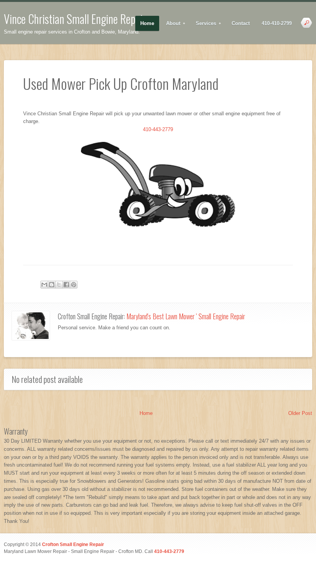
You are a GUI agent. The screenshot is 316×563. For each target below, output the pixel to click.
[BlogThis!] (51, 284)
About (170, 23)
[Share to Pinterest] (73, 284)
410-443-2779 (158, 129)
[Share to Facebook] (66, 284)
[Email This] (44, 284)
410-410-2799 (277, 23)
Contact (241, 23)
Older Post (300, 413)
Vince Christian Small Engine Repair (75, 18)
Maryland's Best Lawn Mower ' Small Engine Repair (185, 316)
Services (203, 23)
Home (147, 23)
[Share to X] (59, 284)
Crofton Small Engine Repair (73, 544)
